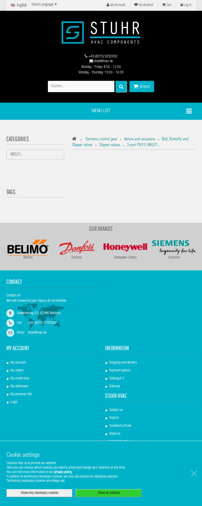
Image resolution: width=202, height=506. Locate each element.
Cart (168, 5)
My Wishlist (145, 5)
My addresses (19, 386)
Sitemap (114, 386)
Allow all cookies (109, 493)
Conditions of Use (120, 426)
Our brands (101, 228)
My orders (17, 371)
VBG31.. (17, 155)
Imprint (113, 418)
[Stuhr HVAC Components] (101, 32)
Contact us (116, 410)
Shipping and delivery (123, 363)
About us (114, 434)
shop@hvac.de (103, 61)
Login (14, 402)
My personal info (21, 394)
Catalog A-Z (116, 378)
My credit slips (20, 378)
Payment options (119, 371)
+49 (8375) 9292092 (103, 56)
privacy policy (63, 472)
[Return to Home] (75, 139)
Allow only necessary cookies (39, 493)
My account (17, 347)
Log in (187, 5)
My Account (117, 5)
